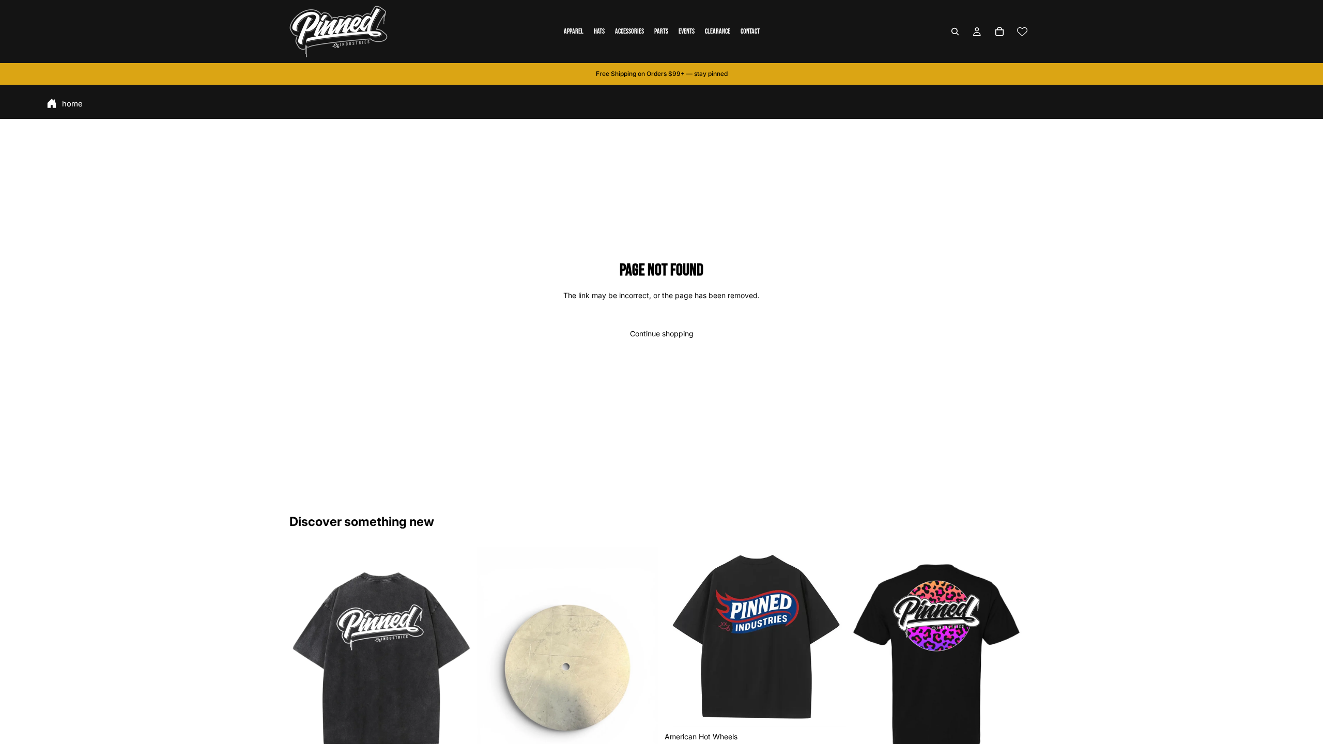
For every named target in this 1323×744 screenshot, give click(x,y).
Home (72, 104)
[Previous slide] (304, 658)
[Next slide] (455, 658)
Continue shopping (662, 333)
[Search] (955, 31)
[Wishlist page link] (1022, 31)
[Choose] (830, 711)
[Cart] (999, 31)
